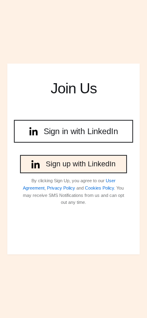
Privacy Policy (61, 188)
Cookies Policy (99, 188)
